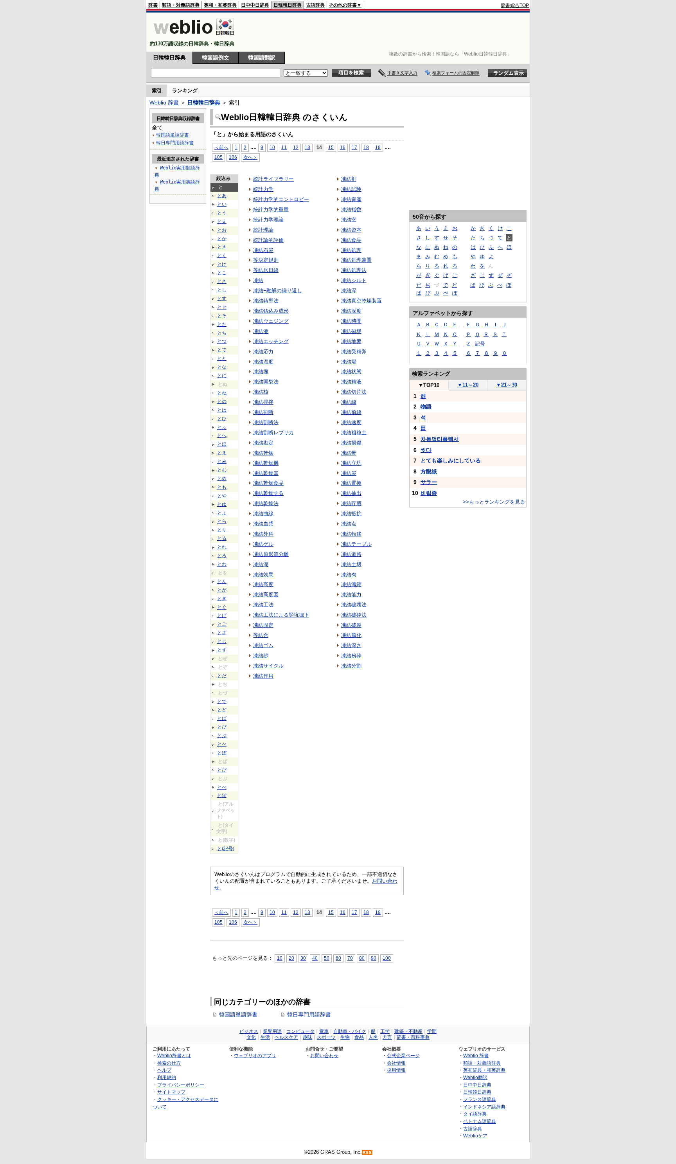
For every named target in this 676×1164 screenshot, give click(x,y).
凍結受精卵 (354, 351)
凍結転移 (351, 534)
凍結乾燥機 (266, 463)
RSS (367, 1152)
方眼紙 (429, 471)
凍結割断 (263, 412)
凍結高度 (263, 584)
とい (222, 204)
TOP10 (428, 385)
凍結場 (348, 362)
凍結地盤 (351, 341)
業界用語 (272, 1031)
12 (295, 147)
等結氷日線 (266, 270)
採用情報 (396, 1069)
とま (222, 452)
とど (222, 709)
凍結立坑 (351, 463)
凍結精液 (351, 382)
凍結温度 (263, 362)
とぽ (222, 795)
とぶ (222, 735)
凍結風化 (351, 635)
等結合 (260, 635)
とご (222, 624)
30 (303, 958)
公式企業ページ (403, 1055)
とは (222, 410)
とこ (222, 272)
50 (326, 958)
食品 (359, 1037)
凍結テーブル (356, 544)
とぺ (222, 787)
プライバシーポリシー (180, 1084)
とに (222, 375)
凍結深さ (351, 645)
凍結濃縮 (351, 584)
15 (331, 147)
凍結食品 (351, 240)
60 (338, 958)
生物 (345, 1037)
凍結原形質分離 (271, 554)
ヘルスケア (286, 1037)
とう (222, 213)
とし (222, 290)
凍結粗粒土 (354, 432)
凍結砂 (260, 655)
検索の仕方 (169, 1062)
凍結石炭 (263, 250)
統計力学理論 (268, 220)
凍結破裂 (351, 625)
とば (222, 718)
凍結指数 (351, 209)
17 (354, 147)
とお (222, 230)
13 (307, 147)
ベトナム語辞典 (479, 1121)
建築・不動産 (408, 1031)
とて (222, 350)
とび (222, 727)
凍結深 (348, 290)
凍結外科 (263, 534)
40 (315, 958)
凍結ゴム (263, 645)
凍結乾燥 (263, 453)
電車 (324, 1031)
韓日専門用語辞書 (309, 1014)
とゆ (222, 504)
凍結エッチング (271, 341)
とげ (222, 615)
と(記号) (225, 848)
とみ (222, 461)
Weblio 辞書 (164, 102)
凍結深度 (351, 311)
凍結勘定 (263, 443)
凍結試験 (351, 189)
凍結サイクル (268, 666)
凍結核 (260, 392)
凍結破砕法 (354, 615)
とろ (222, 555)
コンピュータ (300, 1031)
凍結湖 (260, 564)
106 (233, 157)
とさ (222, 281)
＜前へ (221, 147)
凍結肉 (348, 575)
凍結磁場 (351, 331)
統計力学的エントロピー (281, 199)
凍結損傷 (351, 443)
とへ (222, 435)
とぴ (222, 770)
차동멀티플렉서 (440, 439)
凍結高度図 (266, 594)
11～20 (467, 385)
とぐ (222, 607)
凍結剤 (348, 179)
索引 (157, 91)
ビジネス (248, 1031)
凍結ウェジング (271, 321)
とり (222, 530)
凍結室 (348, 220)
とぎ (222, 598)
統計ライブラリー (273, 179)
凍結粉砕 (351, 655)
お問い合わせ (324, 1055)
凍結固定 (263, 625)
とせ (222, 307)
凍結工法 (263, 605)
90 (373, 958)
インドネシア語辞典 (484, 1106)
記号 (480, 344)
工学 (385, 1031)
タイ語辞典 (475, 1113)
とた (222, 324)
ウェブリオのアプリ (255, 1055)
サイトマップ (171, 1091)
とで (222, 701)
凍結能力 (351, 594)
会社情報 (396, 1062)
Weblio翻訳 (475, 1077)
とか (222, 238)
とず (222, 650)
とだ (222, 675)
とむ (222, 470)
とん (222, 581)
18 (366, 147)
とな (222, 367)
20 (291, 958)
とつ (222, 341)
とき (222, 247)
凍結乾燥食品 (268, 483)
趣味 (307, 1037)
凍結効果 (263, 575)
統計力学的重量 (271, 209)
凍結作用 (263, 676)
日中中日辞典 (255, 5)
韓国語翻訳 (261, 57)
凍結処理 (351, 250)
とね (222, 393)
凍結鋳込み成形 (271, 311)
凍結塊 (260, 371)
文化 (251, 1037)
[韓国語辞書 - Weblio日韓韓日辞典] (194, 37)
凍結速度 (351, 422)
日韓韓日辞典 (287, 5)
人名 (373, 1037)
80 (362, 958)
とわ (222, 564)
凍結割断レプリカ (273, 432)
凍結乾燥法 (266, 503)
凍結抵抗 (351, 513)
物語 (426, 406)
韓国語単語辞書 (238, 1014)
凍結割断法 (266, 422)
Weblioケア (475, 1135)
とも (222, 487)
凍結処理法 (354, 270)
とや (222, 495)
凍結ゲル (263, 544)
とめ (222, 478)
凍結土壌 (351, 564)
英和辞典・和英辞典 (484, 1069)
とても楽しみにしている (451, 460)
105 (218, 157)
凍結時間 (351, 321)
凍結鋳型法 (266, 301)
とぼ (222, 753)
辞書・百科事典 (413, 1037)
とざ (222, 632)
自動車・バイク (349, 1031)
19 (378, 147)
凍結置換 (351, 483)
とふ (222, 427)
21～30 (506, 385)
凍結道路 (351, 554)
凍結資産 (351, 199)
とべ (222, 744)
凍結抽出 (351, 493)
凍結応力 (263, 351)
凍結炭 (348, 473)
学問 (432, 1031)
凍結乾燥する (268, 493)
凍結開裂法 (266, 382)
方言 (387, 1037)
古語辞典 (315, 5)
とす (222, 298)
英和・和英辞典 (220, 5)
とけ (222, 264)
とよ (222, 513)
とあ (222, 195)
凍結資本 (351, 230)
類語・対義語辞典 (181, 5)
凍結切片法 (354, 392)
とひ (222, 418)
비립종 (429, 493)
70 (350, 958)
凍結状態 (351, 371)
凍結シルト (354, 280)
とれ (222, 547)
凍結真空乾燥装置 (361, 301)
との (222, 401)
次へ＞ (250, 157)
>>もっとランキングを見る (494, 502)
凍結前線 (351, 412)
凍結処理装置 (356, 260)
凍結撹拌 (263, 402)
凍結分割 (351, 666)
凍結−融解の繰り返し (277, 290)
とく (222, 255)
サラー (429, 482)
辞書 (153, 5)
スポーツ (326, 1037)
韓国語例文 (215, 57)
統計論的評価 (268, 240)
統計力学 (263, 189)
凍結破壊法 (354, 605)
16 (342, 147)
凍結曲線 (263, 513)
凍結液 (260, 331)
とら (222, 521)
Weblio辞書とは (174, 1055)
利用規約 (166, 1077)
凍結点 (348, 524)
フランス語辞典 (479, 1099)
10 (272, 147)
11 (284, 147)
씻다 (426, 450)
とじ (222, 641)
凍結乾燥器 (266, 473)
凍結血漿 (263, 524)
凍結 (258, 280)
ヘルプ (164, 1069)
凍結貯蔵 (351, 503)
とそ (222, 315)
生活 (265, 1037)
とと (222, 358)
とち (222, 333)
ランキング (185, 91)
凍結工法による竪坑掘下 (281, 615)
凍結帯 (348, 453)
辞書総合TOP (515, 5)
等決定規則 (266, 260)
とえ (222, 221)
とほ (222, 444)
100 (387, 958)
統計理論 (263, 230)
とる (222, 538)
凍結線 (348, 402)
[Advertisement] (386, 32)
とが (222, 590)
